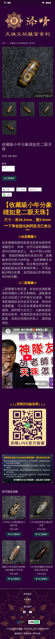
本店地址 (27, 599)
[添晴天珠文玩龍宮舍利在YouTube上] (30, 612)
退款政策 (37, 633)
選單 (9, 3)
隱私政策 (27, 633)
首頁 (4, 43)
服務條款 (18, 633)
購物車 (48, 3)
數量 (4, 163)
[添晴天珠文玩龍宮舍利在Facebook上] (24, 612)
